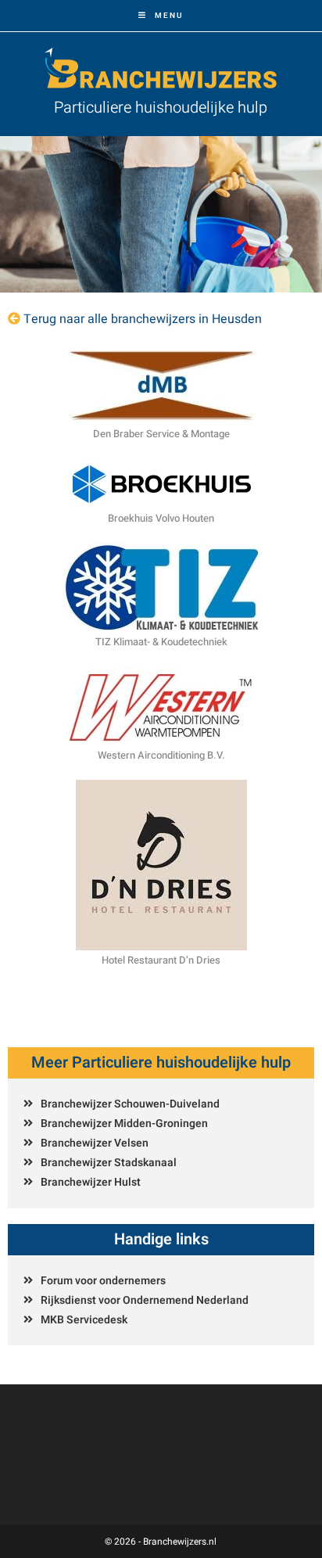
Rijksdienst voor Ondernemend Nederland (145, 1300)
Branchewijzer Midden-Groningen (124, 1123)
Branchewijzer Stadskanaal (109, 1162)
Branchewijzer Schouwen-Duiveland (130, 1104)
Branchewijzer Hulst (91, 1182)
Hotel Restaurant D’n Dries (161, 960)
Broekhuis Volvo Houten (161, 518)
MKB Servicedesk (84, 1320)
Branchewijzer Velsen (94, 1143)
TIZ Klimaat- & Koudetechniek (161, 641)
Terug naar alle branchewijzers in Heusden (142, 319)
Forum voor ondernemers (103, 1281)
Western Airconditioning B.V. (161, 755)
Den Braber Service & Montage (161, 433)
